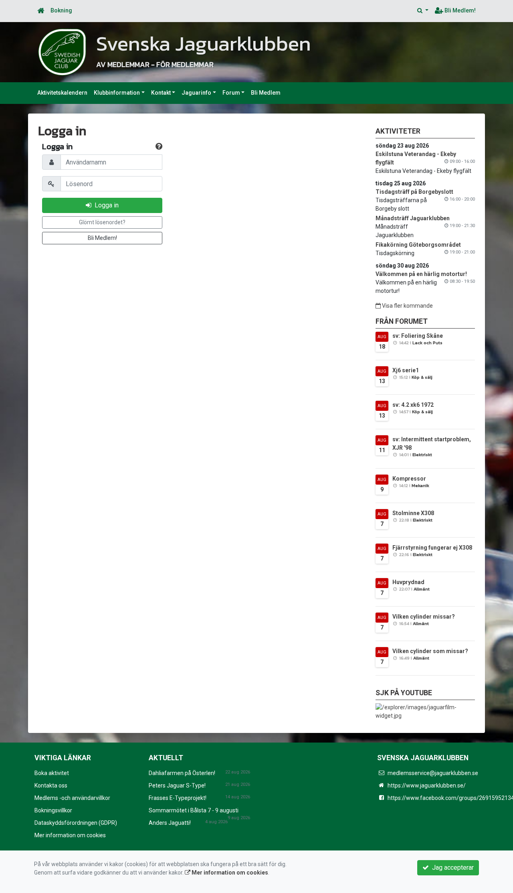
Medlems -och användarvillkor (72, 798)
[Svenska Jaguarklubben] (62, 52)
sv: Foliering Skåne (417, 336)
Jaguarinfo (196, 92)
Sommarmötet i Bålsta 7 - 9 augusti (193, 810)
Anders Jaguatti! (170, 823)
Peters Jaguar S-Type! (177, 785)
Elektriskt (422, 454)
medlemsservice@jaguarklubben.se (433, 773)
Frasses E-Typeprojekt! (177, 798)
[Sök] (423, 10)
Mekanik (420, 485)
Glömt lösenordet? (102, 222)
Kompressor (409, 478)
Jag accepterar (451, 867)
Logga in (105, 205)
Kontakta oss (50, 785)
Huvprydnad (408, 582)
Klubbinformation (117, 92)
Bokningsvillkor (53, 810)
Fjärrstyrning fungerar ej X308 (432, 547)
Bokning (61, 10)
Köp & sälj (422, 377)
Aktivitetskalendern (62, 92)
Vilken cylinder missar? (423, 616)
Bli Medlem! (459, 10)
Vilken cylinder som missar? (430, 651)
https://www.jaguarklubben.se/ (427, 785)
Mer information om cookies (70, 835)
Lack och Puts (427, 342)
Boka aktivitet (51, 773)
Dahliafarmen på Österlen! (182, 773)
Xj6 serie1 (405, 370)
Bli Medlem (266, 92)
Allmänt (422, 589)
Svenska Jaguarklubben (203, 43)
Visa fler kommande (407, 305)
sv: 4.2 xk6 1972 (413, 405)
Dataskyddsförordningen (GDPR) (75, 823)
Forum (231, 92)
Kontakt (161, 92)
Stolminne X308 (413, 513)
